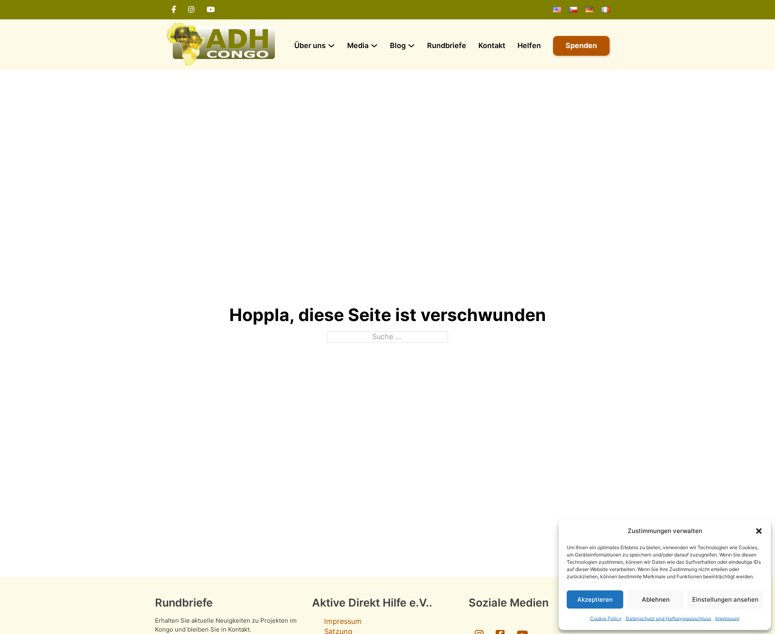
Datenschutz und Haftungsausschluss (668, 618)
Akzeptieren (595, 599)
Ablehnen (656, 599)
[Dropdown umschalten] (331, 45)
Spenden (581, 45)
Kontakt (491, 45)
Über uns (310, 45)
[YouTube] (211, 9)
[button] (759, 531)
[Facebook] (173, 9)
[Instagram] (191, 9)
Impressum (727, 618)
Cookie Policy (606, 618)
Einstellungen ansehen (725, 599)
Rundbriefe (446, 45)
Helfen (529, 45)
